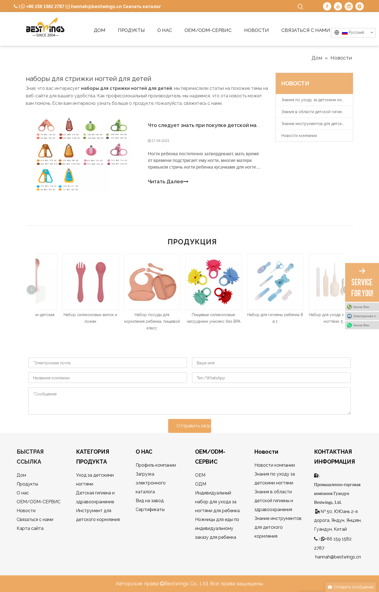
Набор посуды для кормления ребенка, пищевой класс (128, 321)
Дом (21, 475)
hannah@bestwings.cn (96, 6)
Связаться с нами (35, 519)
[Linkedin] (349, 6)
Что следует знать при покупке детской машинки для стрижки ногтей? (237, 125)
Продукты (27, 484)
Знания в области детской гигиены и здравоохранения (317, 112)
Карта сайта (30, 528)
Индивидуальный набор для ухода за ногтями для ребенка (217, 501)
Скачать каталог (142, 6)
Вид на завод (150, 500)
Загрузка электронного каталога (151, 482)
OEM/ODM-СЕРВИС (38, 501)
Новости (26, 510)
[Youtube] (338, 6)
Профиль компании (156, 465)
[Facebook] (327, 6)
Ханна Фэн (361, 307)
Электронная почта (366, 316)
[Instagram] (359, 6)
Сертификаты (150, 509)
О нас (23, 493)
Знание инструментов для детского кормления (317, 123)
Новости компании (299, 135)
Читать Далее (165, 181)
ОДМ (200, 484)
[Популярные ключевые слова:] (300, 6)
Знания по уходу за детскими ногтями (316, 100)
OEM (200, 475)
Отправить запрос (193, 425)
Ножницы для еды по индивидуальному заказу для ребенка (217, 528)
